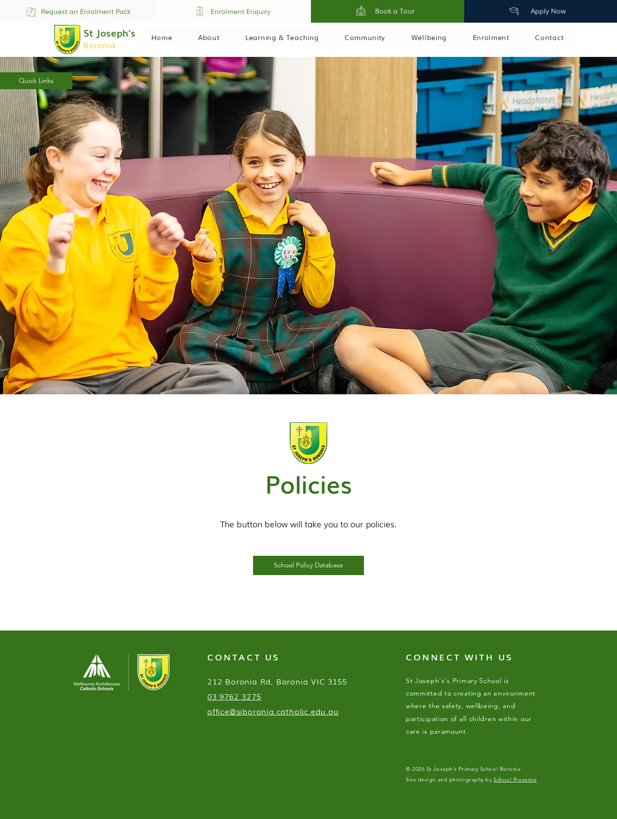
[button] (36, 80)
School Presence (515, 779)
